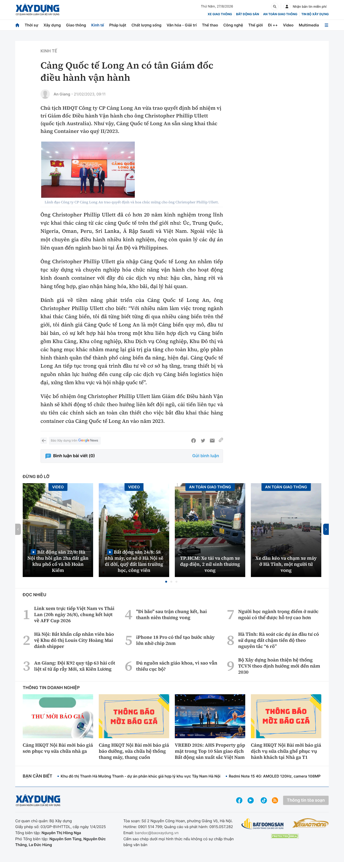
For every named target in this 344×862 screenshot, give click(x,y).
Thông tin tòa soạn (306, 800)
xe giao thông (220, 14)
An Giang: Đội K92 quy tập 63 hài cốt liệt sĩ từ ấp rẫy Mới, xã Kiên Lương (74, 666)
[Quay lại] (43, 440)
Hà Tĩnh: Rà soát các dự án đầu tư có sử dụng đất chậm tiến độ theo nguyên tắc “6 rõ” (278, 640)
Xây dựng (52, 25)
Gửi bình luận (205, 455)
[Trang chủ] (17, 25)
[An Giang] (45, 94)
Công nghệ (233, 25)
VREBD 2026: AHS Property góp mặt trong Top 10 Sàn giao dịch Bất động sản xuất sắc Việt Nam (210, 751)
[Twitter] (203, 440)
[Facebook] (193, 440)
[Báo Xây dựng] (37, 10)
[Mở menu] (326, 25)
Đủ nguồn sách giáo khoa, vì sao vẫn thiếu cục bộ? (176, 666)
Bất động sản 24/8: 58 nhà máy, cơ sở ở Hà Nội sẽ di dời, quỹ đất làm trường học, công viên (134, 561)
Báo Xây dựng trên (64, 440)
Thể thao (210, 25)
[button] (166, 582)
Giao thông (76, 25)
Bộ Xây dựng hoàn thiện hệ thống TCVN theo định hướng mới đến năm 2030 (279, 666)
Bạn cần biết (37, 776)
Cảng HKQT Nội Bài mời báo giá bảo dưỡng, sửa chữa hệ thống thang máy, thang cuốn (134, 751)
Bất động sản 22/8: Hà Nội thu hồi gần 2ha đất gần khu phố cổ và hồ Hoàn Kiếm (57, 561)
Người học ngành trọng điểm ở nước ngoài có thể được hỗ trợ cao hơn (278, 614)
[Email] (212, 440)
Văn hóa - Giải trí (182, 25)
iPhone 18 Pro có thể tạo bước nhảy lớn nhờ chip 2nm (175, 640)
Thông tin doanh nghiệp (51, 687)
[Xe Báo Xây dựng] (310, 823)
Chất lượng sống (146, 25)
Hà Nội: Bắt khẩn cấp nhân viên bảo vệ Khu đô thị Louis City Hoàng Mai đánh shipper (74, 640)
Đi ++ (273, 25)
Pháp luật (117, 25)
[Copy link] (221, 440)
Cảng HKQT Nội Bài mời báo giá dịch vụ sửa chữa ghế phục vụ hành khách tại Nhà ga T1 (286, 751)
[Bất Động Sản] (262, 824)
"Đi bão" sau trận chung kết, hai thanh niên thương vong (171, 614)
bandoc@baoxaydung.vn (157, 832)
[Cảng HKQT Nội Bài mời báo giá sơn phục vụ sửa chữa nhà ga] (58, 716)
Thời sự (31, 25)
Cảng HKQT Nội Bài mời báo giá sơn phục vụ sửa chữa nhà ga (58, 748)
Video (288, 25)
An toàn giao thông (280, 14)
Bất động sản (247, 14)
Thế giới (255, 25)
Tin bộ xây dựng (315, 14)
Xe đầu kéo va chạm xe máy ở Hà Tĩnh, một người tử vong (286, 564)
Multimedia (309, 25)
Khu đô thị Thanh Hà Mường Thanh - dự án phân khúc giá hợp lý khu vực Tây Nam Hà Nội (140, 776)
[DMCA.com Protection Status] (285, 836)
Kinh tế (97, 25)
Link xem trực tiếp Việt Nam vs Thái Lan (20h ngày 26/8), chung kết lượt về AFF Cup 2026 (74, 614)
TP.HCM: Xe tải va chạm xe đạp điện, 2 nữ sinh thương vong (210, 564)
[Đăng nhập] (286, 6)
